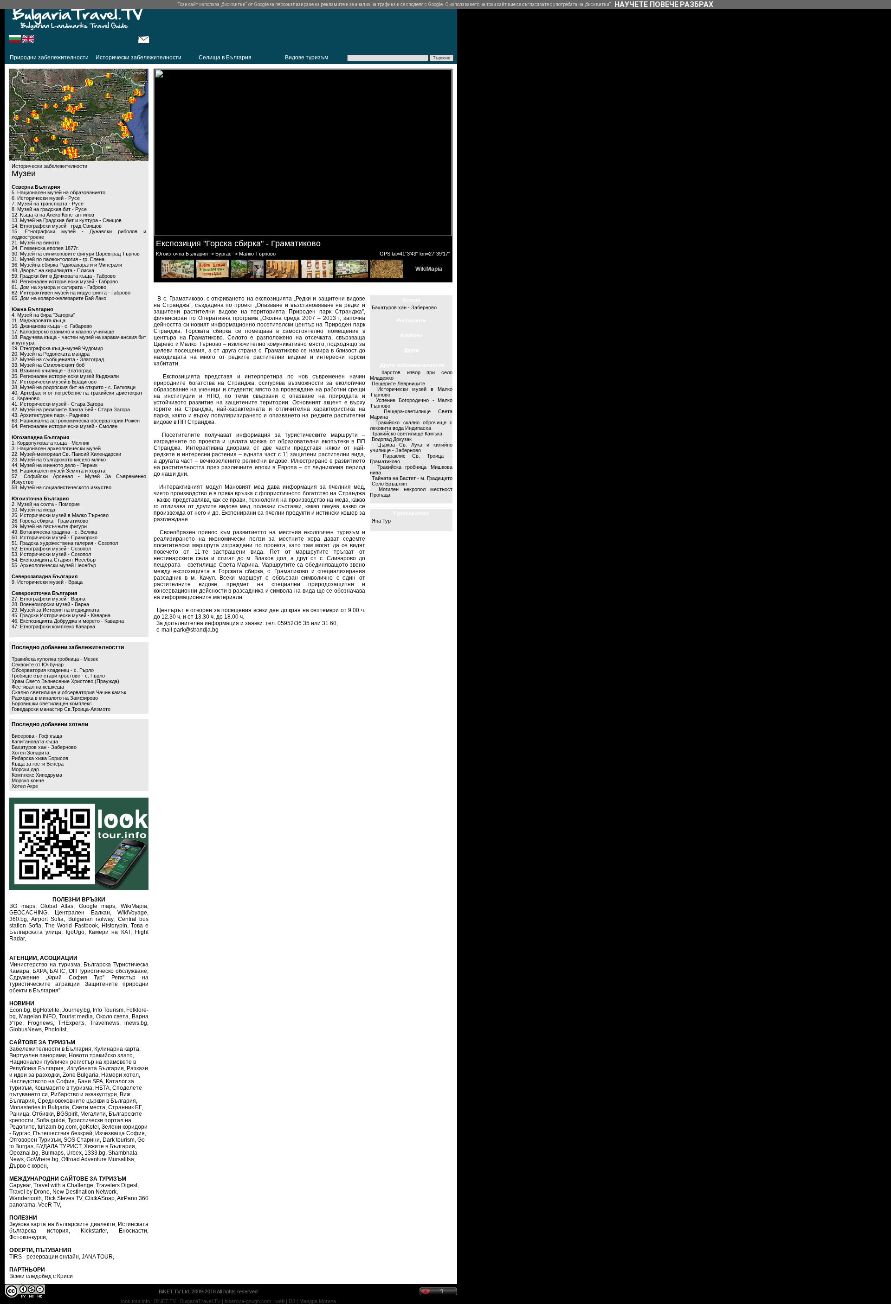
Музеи (24, 173)
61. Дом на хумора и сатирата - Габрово (59, 287)
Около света (112, 1016)
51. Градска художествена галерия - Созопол (65, 543)
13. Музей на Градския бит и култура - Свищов (67, 220)
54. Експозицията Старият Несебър (54, 560)
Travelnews (104, 1023)
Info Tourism (108, 1010)
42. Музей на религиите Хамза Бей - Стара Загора (71, 409)
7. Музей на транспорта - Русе (48, 203)
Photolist (55, 1029)
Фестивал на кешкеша (38, 687)
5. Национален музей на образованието (58, 192)
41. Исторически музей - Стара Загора (57, 404)
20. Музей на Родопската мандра (51, 354)
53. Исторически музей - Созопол (51, 554)
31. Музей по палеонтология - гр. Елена (58, 259)
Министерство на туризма (44, 964)
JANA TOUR (97, 1256)
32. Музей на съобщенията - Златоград (58, 359)
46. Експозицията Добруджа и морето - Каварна (68, 621)
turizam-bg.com (57, 1127)
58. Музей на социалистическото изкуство (61, 487)
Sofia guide (50, 1120)
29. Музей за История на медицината (55, 610)
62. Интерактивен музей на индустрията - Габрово (71, 292)
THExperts (71, 1023)
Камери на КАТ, (110, 932)
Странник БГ (125, 1107)
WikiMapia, (134, 906)
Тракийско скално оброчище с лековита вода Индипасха (411, 425)
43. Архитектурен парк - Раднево (50, 415)
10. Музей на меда (33, 509)
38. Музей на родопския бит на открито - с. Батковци (74, 387)
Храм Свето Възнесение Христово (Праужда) (65, 681)
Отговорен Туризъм (35, 1140)
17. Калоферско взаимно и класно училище (63, 331)
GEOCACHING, (29, 912)
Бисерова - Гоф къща (37, 736)
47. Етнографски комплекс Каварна (53, 626)
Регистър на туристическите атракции (78, 980)
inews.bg (135, 1023)
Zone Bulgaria (80, 1075)
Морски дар (25, 769)
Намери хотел (120, 1075)
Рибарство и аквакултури (84, 1094)
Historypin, (115, 925)
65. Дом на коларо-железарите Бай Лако (59, 298)
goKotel (89, 1127)
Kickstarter (94, 1230)
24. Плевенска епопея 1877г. (45, 248)
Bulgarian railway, (91, 919)
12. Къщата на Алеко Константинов (53, 214)
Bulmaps (52, 1153)
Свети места (88, 1107)
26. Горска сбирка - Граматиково (50, 521)
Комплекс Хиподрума (37, 775)
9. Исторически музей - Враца (47, 582)
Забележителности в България (50, 1049)
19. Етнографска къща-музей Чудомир (57, 348)
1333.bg (94, 1153)
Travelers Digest (116, 1185)
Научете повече (646, 4)
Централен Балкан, (83, 912)
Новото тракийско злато (101, 1055)
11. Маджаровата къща (38, 320)
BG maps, (23, 906)
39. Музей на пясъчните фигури (49, 526)
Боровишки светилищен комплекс (52, 703)
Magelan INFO (37, 1016)
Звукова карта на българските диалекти (62, 1224)
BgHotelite (46, 1010)
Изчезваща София (120, 1133)
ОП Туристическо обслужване (108, 971)
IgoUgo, (76, 932)
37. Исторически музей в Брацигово (54, 381)
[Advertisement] (303, 25)
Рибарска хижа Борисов (40, 758)
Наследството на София (42, 1081)
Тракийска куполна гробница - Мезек (55, 659)
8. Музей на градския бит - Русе (49, 209)
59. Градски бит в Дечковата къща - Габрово (64, 276)
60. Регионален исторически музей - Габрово (65, 281)
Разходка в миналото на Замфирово (55, 698)
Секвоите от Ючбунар (38, 664)
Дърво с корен (28, 1166)
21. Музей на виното (35, 242)
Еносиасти (133, 1230)
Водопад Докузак (392, 439)
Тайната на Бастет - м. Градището (412, 478)
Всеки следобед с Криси (41, 1276)
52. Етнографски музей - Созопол (51, 548)
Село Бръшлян (389, 483)
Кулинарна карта (116, 1049)
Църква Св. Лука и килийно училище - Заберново (411, 447)
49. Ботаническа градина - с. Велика (54, 532)
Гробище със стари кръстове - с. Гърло (58, 675)
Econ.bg (19, 1010)
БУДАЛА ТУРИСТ (58, 1146)
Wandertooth (25, 1198)
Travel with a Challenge (63, 1185)
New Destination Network (84, 1192)
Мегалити (93, 1114)
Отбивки (43, 1114)
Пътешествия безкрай (62, 1133)
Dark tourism (119, 1140)
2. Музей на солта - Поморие (46, 504)
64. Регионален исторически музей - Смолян (64, 426)
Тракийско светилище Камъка (407, 433)
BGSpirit (67, 1114)
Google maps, (98, 906)
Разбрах (696, 4)
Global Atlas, (57, 906)
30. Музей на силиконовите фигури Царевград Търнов (76, 253)
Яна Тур (381, 521)
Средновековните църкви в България (87, 1101)
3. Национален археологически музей (56, 448)
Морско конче (28, 780)
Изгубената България (95, 1068)
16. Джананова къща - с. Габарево (52, 326)
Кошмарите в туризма (63, 1088)
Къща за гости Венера (38, 764)
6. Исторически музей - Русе (46, 198)
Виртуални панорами (37, 1055)
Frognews (40, 1023)
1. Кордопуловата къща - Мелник (50, 443)
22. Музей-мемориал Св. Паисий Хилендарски (66, 454)
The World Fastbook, (72, 925)
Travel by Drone (29, 1192)
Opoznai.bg (24, 1153)
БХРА (39, 971)
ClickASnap (100, 1198)
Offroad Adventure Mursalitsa (97, 1159)
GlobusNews (25, 1029)
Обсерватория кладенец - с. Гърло (53, 670)
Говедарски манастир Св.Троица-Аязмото (61, 709)
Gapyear (20, 1185)
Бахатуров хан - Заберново (44, 747)
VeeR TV (49, 1205)
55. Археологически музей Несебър (54, 565)
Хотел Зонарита (30, 752)
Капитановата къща (35, 741)
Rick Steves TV (63, 1198)
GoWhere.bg (42, 1159)
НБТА (102, 1088)
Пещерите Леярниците (398, 383)
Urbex (74, 1153)
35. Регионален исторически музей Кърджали (65, 376)
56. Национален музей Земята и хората (58, 470)
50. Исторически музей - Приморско (54, 537)
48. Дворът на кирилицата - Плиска (53, 270)
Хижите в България (109, 1146)
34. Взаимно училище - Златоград (51, 370)
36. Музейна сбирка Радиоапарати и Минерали (67, 265)
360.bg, (18, 919)
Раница (19, 1114)
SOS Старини (82, 1140)
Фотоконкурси (27, 1237)
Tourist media (76, 1016)
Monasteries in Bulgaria (39, 1107)
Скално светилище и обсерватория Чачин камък (69, 692)
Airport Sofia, (48, 919)
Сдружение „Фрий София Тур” (56, 977)
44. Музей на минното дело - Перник (54, 465)
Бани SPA (90, 1081)
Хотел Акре (25, 786)
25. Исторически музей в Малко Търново (60, 515)
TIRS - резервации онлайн (44, 1256)
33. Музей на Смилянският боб (48, 365)
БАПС (57, 971)
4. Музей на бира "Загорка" (43, 315)
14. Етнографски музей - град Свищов (57, 226)
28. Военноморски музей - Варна (50, 604)
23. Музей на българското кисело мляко (59, 459)
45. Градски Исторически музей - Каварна (61, 615)
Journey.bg (76, 1010)
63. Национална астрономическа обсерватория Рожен (76, 420)
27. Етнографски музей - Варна (48, 598)
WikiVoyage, (132, 912)
